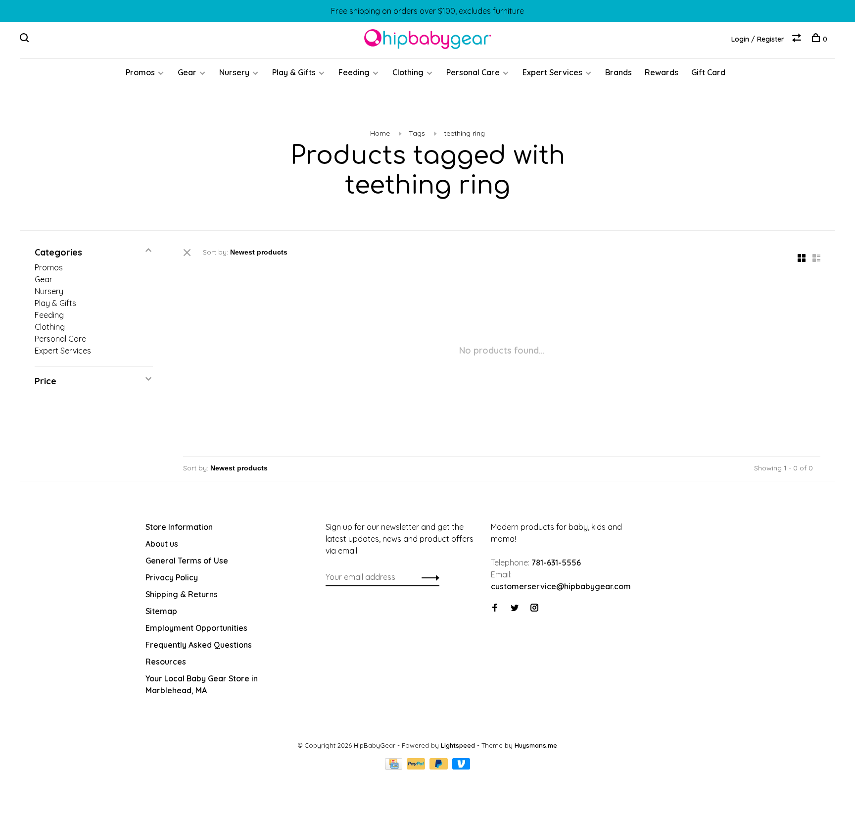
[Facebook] (495, 608)
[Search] (25, 39)
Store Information (179, 527)
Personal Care (473, 72)
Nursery (234, 72)
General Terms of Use (186, 560)
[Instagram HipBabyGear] (534, 608)
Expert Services (552, 72)
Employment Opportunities (196, 628)
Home (380, 133)
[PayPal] (417, 766)
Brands (618, 72)
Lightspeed (458, 745)
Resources (165, 662)
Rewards (661, 72)
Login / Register (757, 39)
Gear (187, 72)
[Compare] (798, 39)
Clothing (408, 72)
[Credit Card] (395, 766)
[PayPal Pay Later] (439, 766)
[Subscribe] (427, 577)
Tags (417, 133)
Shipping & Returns (181, 594)
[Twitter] (515, 608)
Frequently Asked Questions (198, 645)
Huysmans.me (536, 745)
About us (161, 544)
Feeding (354, 72)
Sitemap (161, 611)
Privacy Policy (171, 577)
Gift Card (708, 72)
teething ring (464, 133)
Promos (140, 72)
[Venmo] (461, 766)
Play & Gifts (294, 72)
